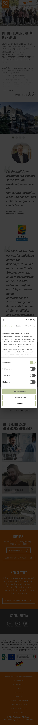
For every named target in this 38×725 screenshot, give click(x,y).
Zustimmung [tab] (7, 326)
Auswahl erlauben (19, 397)
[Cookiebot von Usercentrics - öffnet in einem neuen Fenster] (27, 320)
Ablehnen (19, 403)
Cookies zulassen (19, 391)
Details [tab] (18, 326)
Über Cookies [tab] (30, 326)
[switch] (33, 369)
